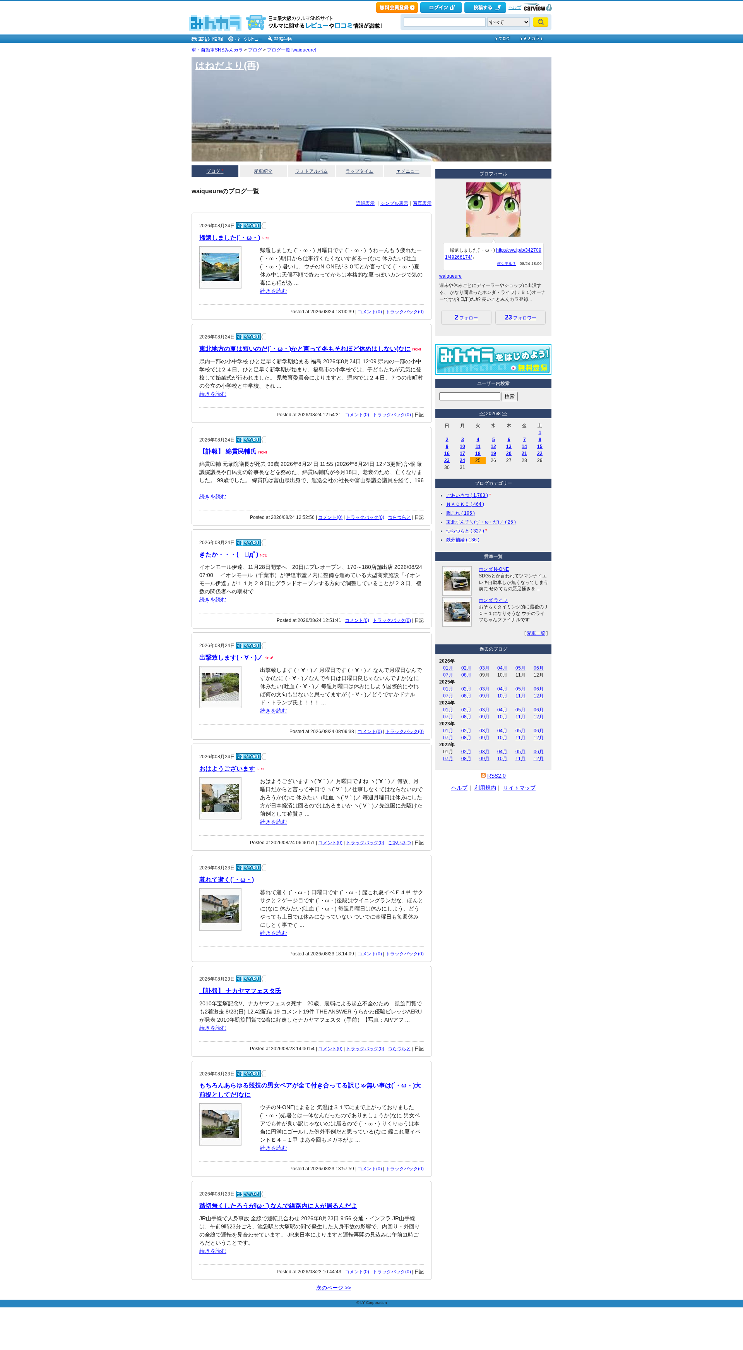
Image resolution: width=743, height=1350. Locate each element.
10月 (502, 696)
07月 (448, 675)
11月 (520, 696)
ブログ (255, 50)
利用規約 (485, 788)
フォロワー (520, 317)
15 (540, 446)
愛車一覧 (536, 633)
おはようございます (227, 768)
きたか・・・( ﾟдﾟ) (229, 554)
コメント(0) (370, 311)
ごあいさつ (399, 842)
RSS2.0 (496, 776)
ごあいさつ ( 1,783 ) (467, 495)
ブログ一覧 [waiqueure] (291, 50)
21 (524, 453)
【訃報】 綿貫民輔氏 (228, 451)
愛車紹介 (263, 171)
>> (504, 413)
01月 (448, 668)
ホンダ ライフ (493, 600)
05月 (520, 668)
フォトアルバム (311, 171)
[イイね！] (248, 225)
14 (524, 446)
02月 (466, 668)
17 (462, 453)
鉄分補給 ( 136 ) (462, 540)
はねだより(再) (227, 65)
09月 (484, 696)
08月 (466, 675)
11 (478, 446)
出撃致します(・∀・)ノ (231, 657)
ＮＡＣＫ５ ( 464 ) (465, 504)
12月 (539, 696)
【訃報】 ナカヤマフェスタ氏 (240, 991)
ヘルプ (514, 7)
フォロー (466, 317)
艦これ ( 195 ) (460, 513)
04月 (502, 668)
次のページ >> (333, 1288)
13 (509, 446)
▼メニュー (407, 171)
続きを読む (273, 291)
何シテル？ (506, 263)
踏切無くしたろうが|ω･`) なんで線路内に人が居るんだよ (278, 1205)
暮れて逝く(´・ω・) (226, 879)
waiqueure (450, 276)
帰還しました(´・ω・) (229, 237)
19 (493, 453)
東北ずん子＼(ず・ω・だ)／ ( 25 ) (481, 522)
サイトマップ (519, 788)
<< (482, 413)
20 (509, 453)
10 (462, 446)
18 (478, 453)
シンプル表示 (394, 203)
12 (493, 446)
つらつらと (399, 517)
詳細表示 (365, 203)
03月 (484, 668)
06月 (539, 668)
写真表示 (422, 203)
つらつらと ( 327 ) (465, 531)
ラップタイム (359, 171)
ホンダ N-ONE (494, 569)
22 (540, 453)
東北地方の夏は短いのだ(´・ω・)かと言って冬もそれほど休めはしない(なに (305, 348)
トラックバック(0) (404, 311)
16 (447, 453)
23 (447, 460)
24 (462, 460)
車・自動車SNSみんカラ (217, 50)
